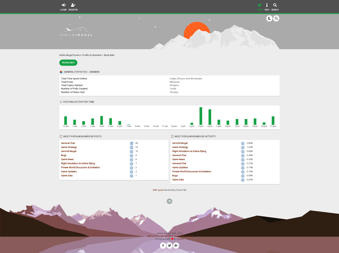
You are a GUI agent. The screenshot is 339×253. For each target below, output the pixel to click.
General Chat (68, 143)
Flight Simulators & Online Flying (78, 163)
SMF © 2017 (166, 236)
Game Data (67, 175)
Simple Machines (183, 236)
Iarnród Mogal (68, 151)
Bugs (64, 155)
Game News (67, 159)
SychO (180, 238)
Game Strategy (69, 147)
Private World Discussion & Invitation (80, 167)
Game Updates (69, 171)
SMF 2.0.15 (152, 236)
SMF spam (158, 189)
